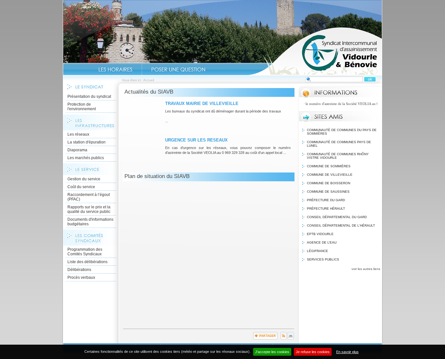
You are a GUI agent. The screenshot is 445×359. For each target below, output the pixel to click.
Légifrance (317, 251)
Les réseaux (78, 134)
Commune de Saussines (328, 191)
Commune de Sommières (329, 166)
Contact (178, 69)
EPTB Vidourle (320, 234)
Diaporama (77, 150)
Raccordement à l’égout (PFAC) (88, 197)
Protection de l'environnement (81, 106)
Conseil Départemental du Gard (337, 217)
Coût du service (81, 187)
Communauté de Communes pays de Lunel (339, 143)
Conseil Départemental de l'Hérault (341, 225)
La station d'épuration (86, 142)
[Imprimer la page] (291, 338)
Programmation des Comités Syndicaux (84, 251)
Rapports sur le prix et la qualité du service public (88, 209)
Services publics (323, 259)
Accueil (315, 51)
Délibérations (79, 269)
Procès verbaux (81, 277)
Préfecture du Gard (326, 200)
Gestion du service (83, 179)
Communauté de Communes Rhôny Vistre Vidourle (338, 155)
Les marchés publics (85, 158)
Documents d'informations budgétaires (90, 221)
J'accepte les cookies (272, 352)
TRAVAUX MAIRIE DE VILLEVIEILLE (201, 103)
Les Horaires (115, 69)
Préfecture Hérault (326, 208)
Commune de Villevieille (329, 174)
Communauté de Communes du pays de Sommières (342, 131)
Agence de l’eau (322, 242)
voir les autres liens (366, 269)
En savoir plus (347, 352)
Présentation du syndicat (89, 96)
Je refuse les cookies (313, 352)
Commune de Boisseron (328, 183)
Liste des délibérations (87, 262)
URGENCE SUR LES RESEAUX (196, 140)
